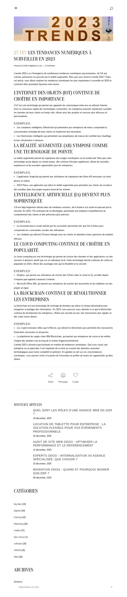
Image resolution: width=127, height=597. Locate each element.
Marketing (18, 524)
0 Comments (50, 66)
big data (17, 504)
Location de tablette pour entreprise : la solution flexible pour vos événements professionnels (69, 428)
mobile (17, 530)
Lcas (40, 66)
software (18, 543)
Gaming (17, 517)
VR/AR (17, 550)
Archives (18, 582)
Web (16, 557)
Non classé (19, 537)
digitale (32, 66)
